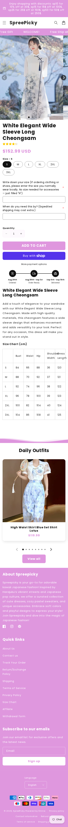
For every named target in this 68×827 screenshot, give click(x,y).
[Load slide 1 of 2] (32, 117)
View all (34, 559)
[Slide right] (63, 77)
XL (40, 164)
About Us (9, 648)
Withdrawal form (14, 716)
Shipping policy (46, 821)
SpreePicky (19, 811)
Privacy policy (56, 811)
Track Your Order (14, 662)
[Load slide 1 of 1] (29, 117)
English (32, 785)
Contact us (10, 655)
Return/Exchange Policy (14, 672)
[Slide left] (4, 77)
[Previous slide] (17, 549)
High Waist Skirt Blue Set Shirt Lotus (34, 529)
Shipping (8, 681)
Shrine (41, 811)
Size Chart (10, 702)
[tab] (23, 549)
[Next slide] (51, 549)
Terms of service (26, 821)
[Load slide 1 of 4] (39, 117)
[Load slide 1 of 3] (36, 117)
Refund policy (48, 816)
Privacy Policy (12, 695)
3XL (8, 172)
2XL (53, 164)
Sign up (34, 761)
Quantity (8, 228)
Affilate (8, 709)
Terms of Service (14, 688)
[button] (4, 23)
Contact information (27, 816)
